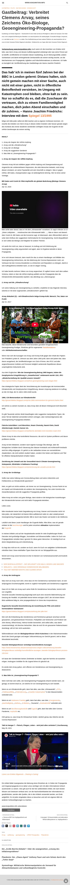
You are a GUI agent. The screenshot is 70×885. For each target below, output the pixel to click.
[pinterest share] (14, 826)
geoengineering (20, 835)
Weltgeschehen (21, 8)
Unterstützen (10, 810)
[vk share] (25, 826)
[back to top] (66, 881)
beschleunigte (17, 525)
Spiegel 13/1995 (40, 115)
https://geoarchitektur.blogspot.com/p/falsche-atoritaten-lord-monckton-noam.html (31, 431)
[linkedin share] (17, 826)
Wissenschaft (31, 8)
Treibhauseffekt (8, 692)
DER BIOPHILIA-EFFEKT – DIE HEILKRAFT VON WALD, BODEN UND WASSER (34, 564)
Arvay (3, 835)
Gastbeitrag (5, 8)
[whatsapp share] (21, 826)
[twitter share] (6, 826)
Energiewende (54, 700)
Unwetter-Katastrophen (36, 692)
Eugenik (8, 528)
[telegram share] (28, 826)
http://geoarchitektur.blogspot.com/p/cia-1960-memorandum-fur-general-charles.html (32, 400)
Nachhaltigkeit (7, 703)
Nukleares (15, 700)
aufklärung (10, 835)
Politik (13, 8)
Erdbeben (25, 703)
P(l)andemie (44, 835)
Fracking (22, 700)
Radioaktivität (45, 703)
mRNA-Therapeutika (33, 835)
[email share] (10, 826)
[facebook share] (3, 826)
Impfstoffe (13, 711)
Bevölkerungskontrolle (19, 709)
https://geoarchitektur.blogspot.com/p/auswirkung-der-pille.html (24, 611)
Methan (17, 703)
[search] (67, 3)
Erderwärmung (21, 692)
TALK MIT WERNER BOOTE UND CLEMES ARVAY (23, 570)
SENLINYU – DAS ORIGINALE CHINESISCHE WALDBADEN (26, 567)
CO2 (58, 689)
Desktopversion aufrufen (57, 880)
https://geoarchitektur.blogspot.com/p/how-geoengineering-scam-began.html (29, 381)
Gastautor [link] (16, 39)
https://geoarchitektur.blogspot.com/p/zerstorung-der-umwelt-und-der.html (28, 467)
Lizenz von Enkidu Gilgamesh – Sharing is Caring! (20, 774)
